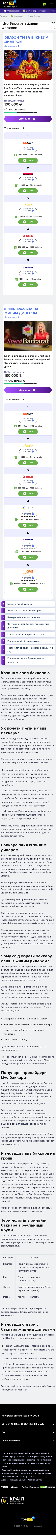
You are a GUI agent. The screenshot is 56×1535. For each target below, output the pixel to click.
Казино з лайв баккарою (19, 604)
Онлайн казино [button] (13, 11)
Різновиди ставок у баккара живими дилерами (25, 660)
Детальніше (10, 46)
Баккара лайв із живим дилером (23, 617)
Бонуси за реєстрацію (36, 11)
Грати (30, 160)
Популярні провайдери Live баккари (25, 634)
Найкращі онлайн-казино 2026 (20, 1415)
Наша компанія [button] (10, 1440)
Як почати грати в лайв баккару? (24, 610)
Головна (3, 16)
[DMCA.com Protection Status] (48, 1487)
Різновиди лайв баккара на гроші (24, 641)
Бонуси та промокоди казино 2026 (22, 1423)
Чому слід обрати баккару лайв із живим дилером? (28, 626)
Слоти (5, 1432)
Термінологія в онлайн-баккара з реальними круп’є (30, 649)
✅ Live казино (17, 16)
